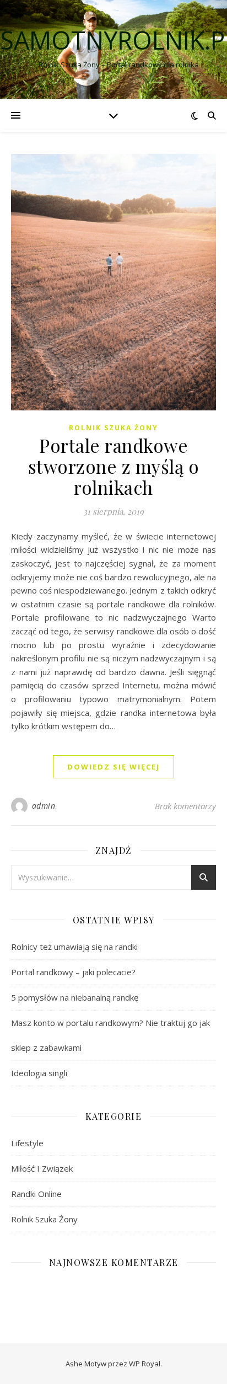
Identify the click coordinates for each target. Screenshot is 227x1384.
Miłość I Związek (42, 1168)
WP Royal (144, 1364)
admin (44, 805)
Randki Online (36, 1193)
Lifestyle (27, 1142)
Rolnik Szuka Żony (113, 427)
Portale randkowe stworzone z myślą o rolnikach (113, 466)
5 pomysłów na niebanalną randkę (74, 997)
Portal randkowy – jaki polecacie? (73, 971)
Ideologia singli (39, 1072)
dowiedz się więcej (113, 767)
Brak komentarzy (185, 805)
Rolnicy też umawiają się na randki (74, 946)
